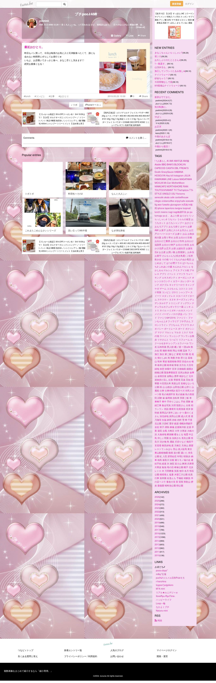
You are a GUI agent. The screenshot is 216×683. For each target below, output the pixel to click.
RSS (159, 620)
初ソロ (158, 56)
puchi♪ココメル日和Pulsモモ (170, 577)
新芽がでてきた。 (163, 97)
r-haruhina (161, 581)
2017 (157, 529)
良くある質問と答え (28, 656)
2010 (157, 555)
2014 (157, 540)
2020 (157, 518)
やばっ (158, 116)
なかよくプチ (162, 606)
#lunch (27, 96)
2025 (157, 500)
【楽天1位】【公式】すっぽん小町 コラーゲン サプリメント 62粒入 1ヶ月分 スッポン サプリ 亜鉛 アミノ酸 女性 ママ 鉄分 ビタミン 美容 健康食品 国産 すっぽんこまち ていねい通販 (174, 18)
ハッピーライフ (163, 599)
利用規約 (92, 656)
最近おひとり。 (34, 47)
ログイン (189, 3)
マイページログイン (167, 650)
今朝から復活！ (162, 146)
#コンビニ (40, 96)
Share (143, 35)
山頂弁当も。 (161, 67)
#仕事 (52, 96)
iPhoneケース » (93, 104)
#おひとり (64, 96)
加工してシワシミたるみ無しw (170, 70)
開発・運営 (162, 656)
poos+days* (162, 570)
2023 (157, 507)
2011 (157, 551)
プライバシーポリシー (75, 656)
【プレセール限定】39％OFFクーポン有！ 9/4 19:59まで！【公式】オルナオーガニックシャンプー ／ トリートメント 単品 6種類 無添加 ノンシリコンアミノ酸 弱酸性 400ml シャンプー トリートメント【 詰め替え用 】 (61, 119)
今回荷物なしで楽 (163, 81)
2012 (157, 548)
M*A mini (160, 588)
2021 (157, 515)
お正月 (158, 126)
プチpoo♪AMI (86, 13)
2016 (157, 533)
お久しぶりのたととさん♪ (167, 59)
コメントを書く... (137, 137)
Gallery (117, 35)
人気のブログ (117, 650)
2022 (157, 511)
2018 (157, 526)
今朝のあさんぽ (162, 136)
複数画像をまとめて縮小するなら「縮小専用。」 (28, 670)
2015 (157, 537)
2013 (157, 544)
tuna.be (108, 644)
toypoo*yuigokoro (164, 585)
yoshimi (44, 21)
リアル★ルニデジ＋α (167, 592)
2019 (157, 522)
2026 (157, 496)
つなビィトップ (25, 650)
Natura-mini (162, 610)
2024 (157, 504)
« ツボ (74, 104)
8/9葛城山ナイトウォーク (167, 85)
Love (130, 35)
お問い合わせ (117, 656)
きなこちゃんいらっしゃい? (168, 52)
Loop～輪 (160, 603)
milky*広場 (161, 574)
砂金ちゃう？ (161, 78)
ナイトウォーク (162, 74)
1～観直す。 (161, 63)
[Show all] (140, 27)
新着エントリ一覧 (73, 650)
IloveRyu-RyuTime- (165, 596)
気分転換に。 (161, 106)
